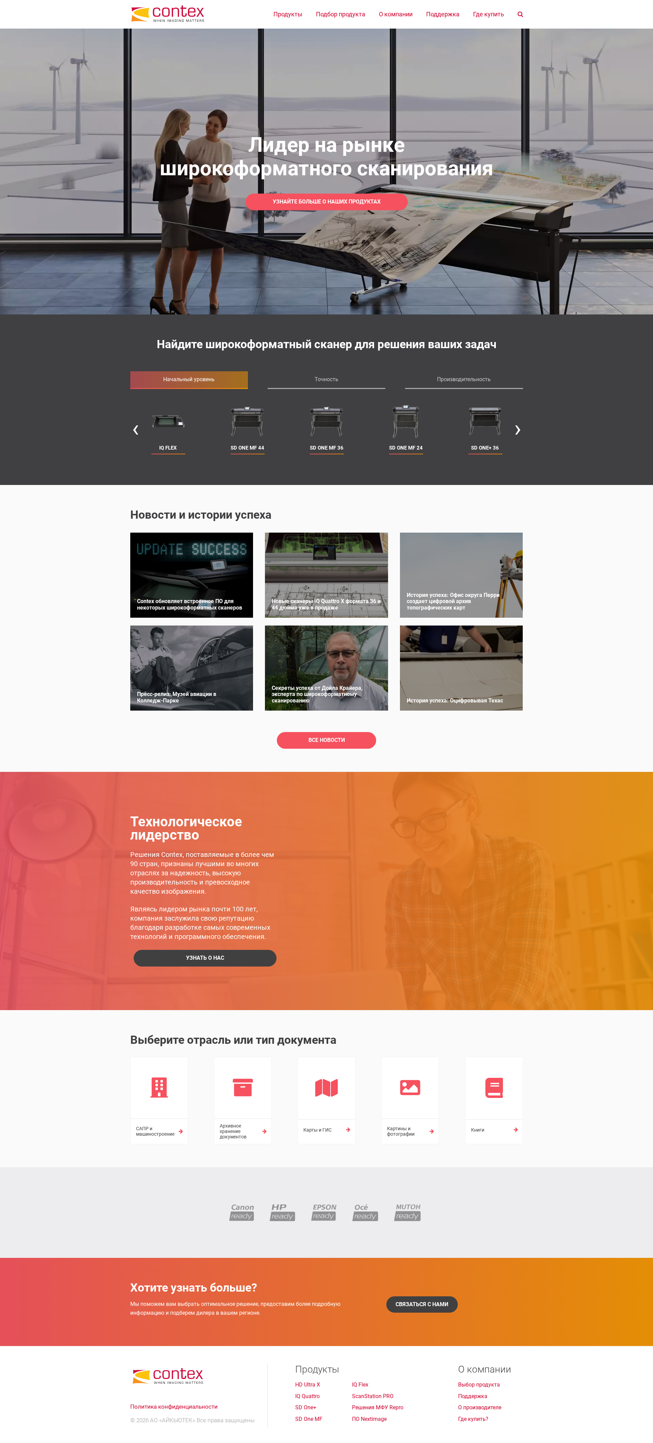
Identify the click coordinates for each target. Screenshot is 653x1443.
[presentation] (135, 428)
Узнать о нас (205, 958)
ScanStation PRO (373, 1396)
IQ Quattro (307, 1396)
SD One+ (305, 1408)
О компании (396, 14)
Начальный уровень (189, 379)
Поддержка (442, 14)
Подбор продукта (340, 14)
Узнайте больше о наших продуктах (327, 201)
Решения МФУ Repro (377, 1408)
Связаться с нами (422, 1304)
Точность (326, 379)
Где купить (488, 14)
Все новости (326, 740)
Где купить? (473, 1419)
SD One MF (308, 1419)
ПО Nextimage (369, 1419)
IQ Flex (360, 1385)
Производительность (464, 379)
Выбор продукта (479, 1385)
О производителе (479, 1408)
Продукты (287, 14)
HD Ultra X (307, 1385)
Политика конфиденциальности (174, 1407)
